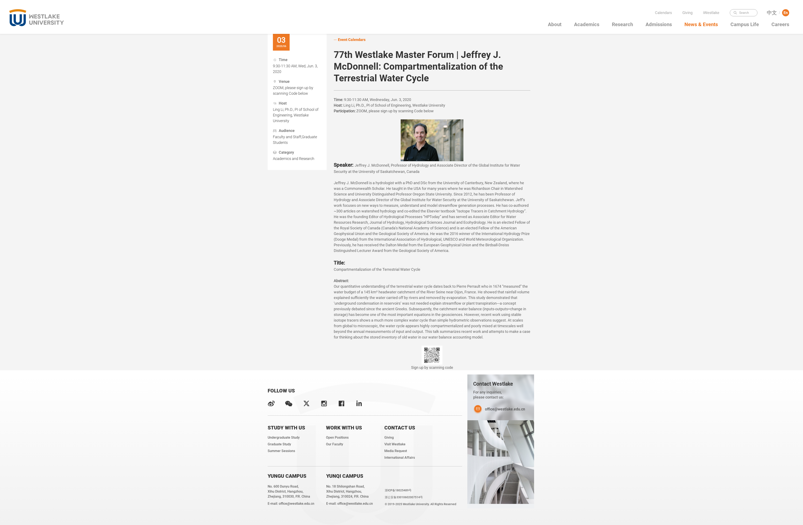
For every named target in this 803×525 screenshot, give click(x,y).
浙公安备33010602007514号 (404, 497)
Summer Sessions (281, 451)
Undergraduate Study (284, 437)
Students (712, 29)
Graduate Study (279, 444)
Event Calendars (352, 39)
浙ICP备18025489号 (398, 490)
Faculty (712, 21)
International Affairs (399, 458)
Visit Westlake (394, 444)
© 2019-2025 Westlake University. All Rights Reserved (420, 504)
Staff (712, 37)
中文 (772, 12)
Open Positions (337, 437)
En (786, 12)
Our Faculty (334, 444)
